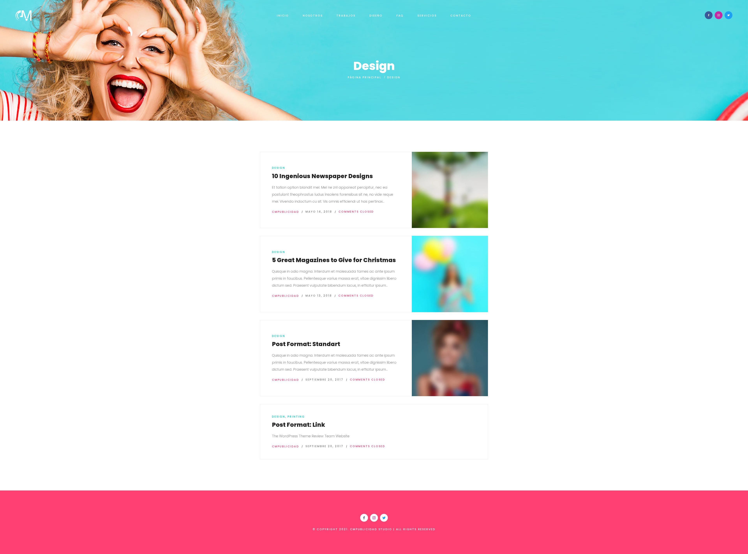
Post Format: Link (298, 425)
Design (278, 168)
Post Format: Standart (306, 344)
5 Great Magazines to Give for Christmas (334, 260)
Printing (296, 417)
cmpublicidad (285, 212)
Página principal (364, 77)
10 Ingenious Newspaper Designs (322, 176)
